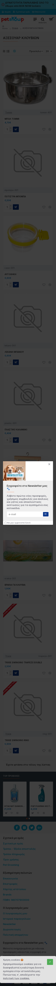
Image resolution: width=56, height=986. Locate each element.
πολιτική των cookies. (16, 978)
